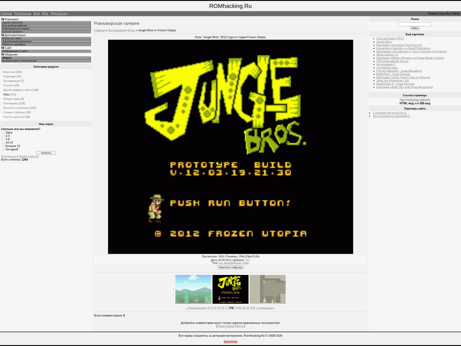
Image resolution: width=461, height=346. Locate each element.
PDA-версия (58, 13)
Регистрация (22, 13)
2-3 (8, 135)
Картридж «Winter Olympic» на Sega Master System (410, 58)
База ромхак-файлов (14, 25)
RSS (45, 13)
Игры (6, 94)
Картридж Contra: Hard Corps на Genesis (403, 77)
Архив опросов (29, 156)
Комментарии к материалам (19, 60)
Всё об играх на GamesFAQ (391, 116)
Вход (36, 13)
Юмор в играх (11, 98)
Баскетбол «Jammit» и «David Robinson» (403, 48)
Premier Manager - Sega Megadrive (399, 70)
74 (214, 307)
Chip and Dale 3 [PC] (390, 38)
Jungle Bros (384, 41)
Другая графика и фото (17, 89)
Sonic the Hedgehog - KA (392, 80)
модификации (232, 262)
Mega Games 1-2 (387, 54)
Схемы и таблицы (14, 112)
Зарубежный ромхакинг (17, 41)
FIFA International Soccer (392, 61)
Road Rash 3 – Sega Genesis (395, 83)
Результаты (8, 156)
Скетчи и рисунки (14, 116)
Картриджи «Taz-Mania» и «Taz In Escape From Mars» (411, 51)
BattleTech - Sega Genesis (393, 74)
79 (236, 307)
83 (252, 307)
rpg (221, 262)
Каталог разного (12, 31)
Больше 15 (13, 145)
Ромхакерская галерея (15, 28)
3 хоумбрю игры (387, 67)
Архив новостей (12, 22)
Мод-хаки (9, 71)
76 (222, 307)
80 (240, 307)
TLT (248, 260)
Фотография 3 (385, 64)
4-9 (8, 139)
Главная (6, 13)
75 (218, 307)
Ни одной (12, 149)
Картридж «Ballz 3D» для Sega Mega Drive (404, 87)
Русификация (11, 80)
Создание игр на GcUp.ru (390, 112)
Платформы (10, 103)
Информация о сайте (15, 51)
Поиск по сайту (12, 38)
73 (210, 307)
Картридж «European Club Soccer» (399, 45)
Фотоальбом (116, 30)
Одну (9, 132)
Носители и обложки (16, 107)
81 (244, 307)
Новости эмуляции (14, 44)
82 (248, 307)
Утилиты (8, 85)
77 (226, 307)
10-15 (9, 142)
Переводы (9, 76)
